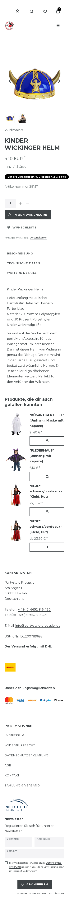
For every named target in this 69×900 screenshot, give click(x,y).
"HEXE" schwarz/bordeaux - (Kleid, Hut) (46, 491)
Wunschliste (24, 227)
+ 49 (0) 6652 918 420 (34, 609)
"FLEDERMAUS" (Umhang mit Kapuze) (42, 456)
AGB (8, 765)
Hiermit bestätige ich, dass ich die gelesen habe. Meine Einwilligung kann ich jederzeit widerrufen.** (36, 866)
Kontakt (12, 775)
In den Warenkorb (30, 215)
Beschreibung (20, 253)
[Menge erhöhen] (20, 203)
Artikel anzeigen (47, 547)
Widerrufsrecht (20, 745)
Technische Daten (23, 263)
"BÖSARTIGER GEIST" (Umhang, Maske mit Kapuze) (47, 420)
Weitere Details (22, 272)
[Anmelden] (18, 11)
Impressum (14, 735)
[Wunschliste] (44, 11)
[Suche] (31, 11)
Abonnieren (37, 884)
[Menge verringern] (27, 203)
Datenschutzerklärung (26, 755)
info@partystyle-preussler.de (37, 625)
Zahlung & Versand (22, 785)
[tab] (20, 254)
